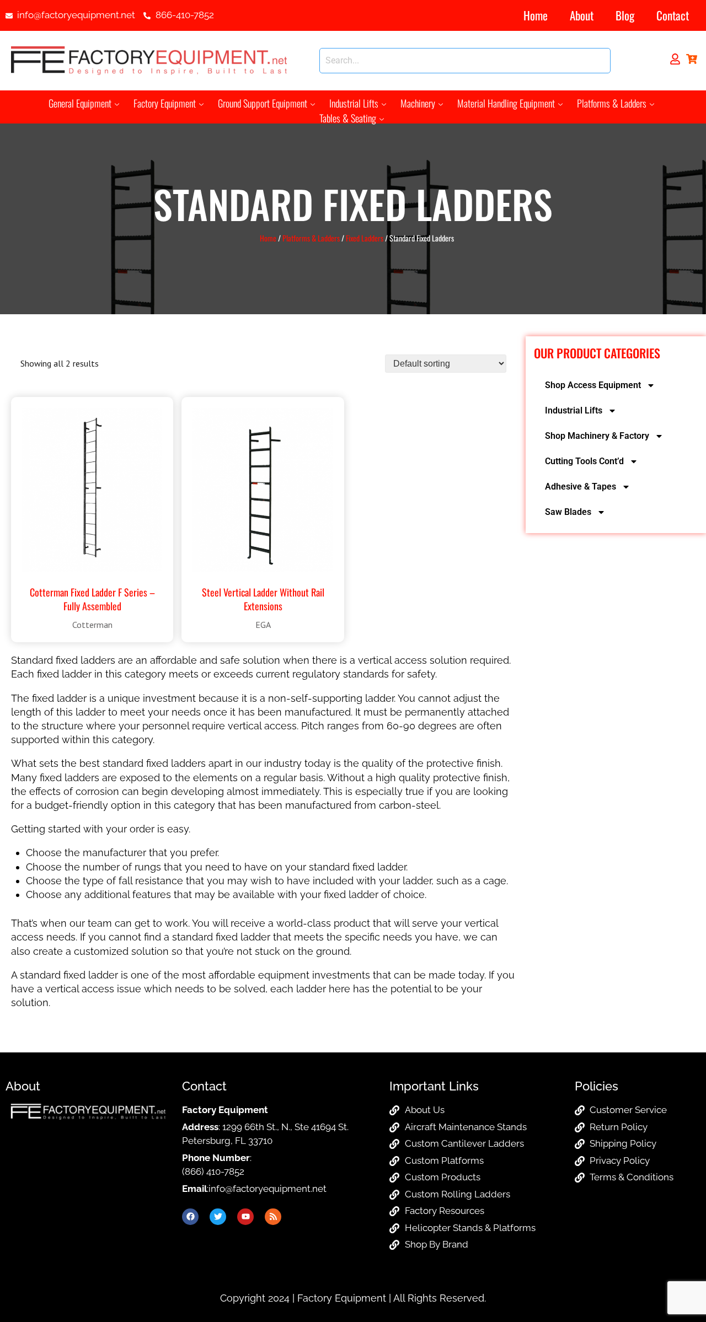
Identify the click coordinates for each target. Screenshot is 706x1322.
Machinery (417, 103)
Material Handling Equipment (506, 103)
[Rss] (273, 1216)
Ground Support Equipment (262, 103)
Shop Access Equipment (593, 385)
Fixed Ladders (364, 238)
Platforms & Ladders (611, 103)
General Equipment (80, 103)
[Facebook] (190, 1216)
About (581, 15)
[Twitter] (218, 1216)
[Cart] (691, 59)
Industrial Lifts (353, 103)
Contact (672, 15)
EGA (263, 624)
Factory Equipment (164, 103)
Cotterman (92, 624)
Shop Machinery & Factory (597, 436)
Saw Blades (568, 512)
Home (535, 15)
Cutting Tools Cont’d (584, 461)
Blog (625, 15)
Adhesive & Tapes (580, 486)
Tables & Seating (347, 118)
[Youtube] (245, 1216)
